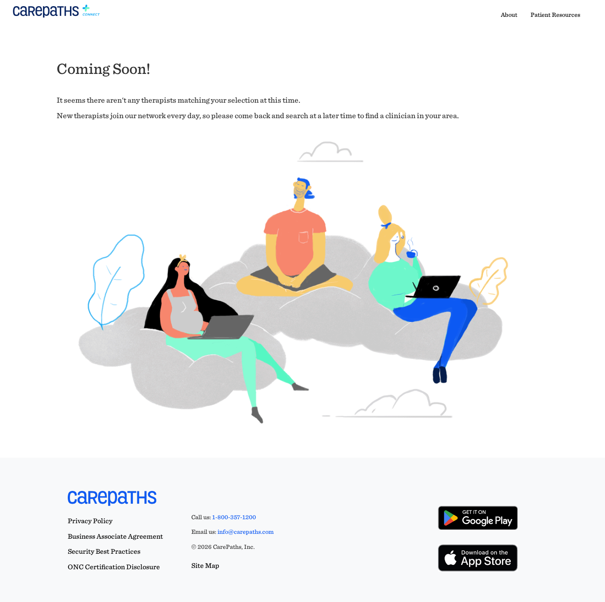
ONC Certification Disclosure (114, 567)
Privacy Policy (90, 521)
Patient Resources (555, 14)
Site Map (205, 565)
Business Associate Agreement (115, 536)
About (509, 14)
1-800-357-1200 (234, 517)
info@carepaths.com (245, 531)
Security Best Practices (104, 551)
